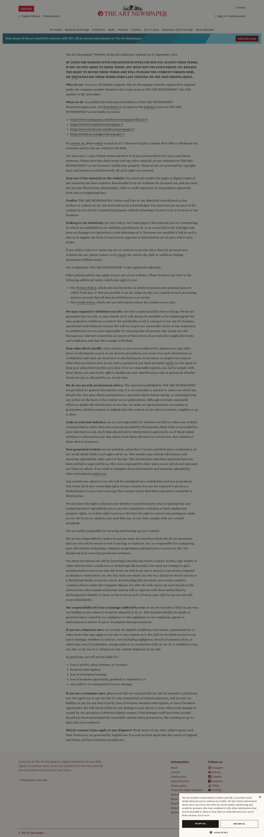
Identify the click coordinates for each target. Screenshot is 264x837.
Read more (204, 815)
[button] (220, 832)
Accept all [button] (200, 823)
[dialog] (221, 815)
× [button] (260, 797)
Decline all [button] (239, 823)
